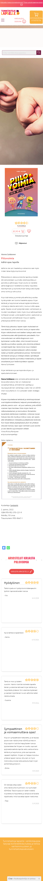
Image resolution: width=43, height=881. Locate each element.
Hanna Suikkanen (8, 254)
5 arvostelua (21, 226)
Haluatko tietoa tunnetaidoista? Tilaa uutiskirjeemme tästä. (21, 2)
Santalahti (14, 505)
